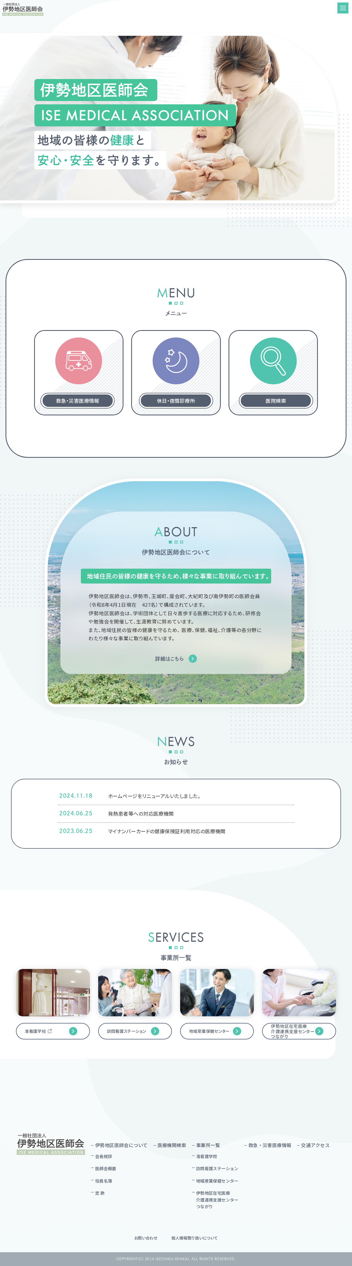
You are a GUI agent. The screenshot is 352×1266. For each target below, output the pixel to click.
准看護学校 (35, 1031)
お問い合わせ (146, 1238)
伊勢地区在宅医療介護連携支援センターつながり (293, 1031)
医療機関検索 (172, 1145)
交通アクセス (315, 1145)
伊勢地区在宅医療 (217, 1199)
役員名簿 (103, 1181)
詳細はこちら (169, 658)
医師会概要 (105, 1168)
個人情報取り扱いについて (194, 1238)
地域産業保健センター (209, 1031)
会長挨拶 (103, 1156)
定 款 (100, 1193)
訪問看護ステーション (126, 1031)
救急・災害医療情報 (270, 1145)
